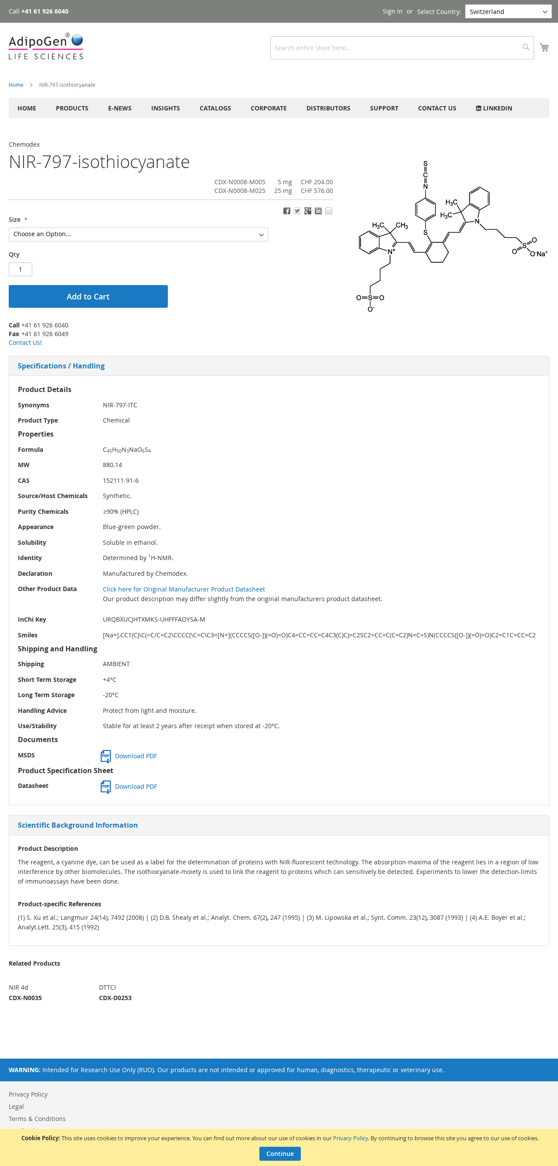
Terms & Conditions (37, 1118)
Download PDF (136, 756)
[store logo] (46, 46)
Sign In (393, 11)
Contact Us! (25, 342)
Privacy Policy (350, 1138)
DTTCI (107, 987)
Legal (16, 1106)
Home (16, 84)
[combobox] (402, 47)
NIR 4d (18, 987)
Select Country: (439, 11)
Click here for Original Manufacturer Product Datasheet (184, 589)
